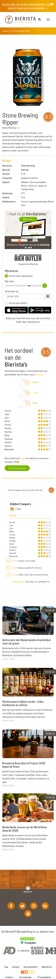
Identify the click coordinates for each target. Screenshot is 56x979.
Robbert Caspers (20, 504)
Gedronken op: (12, 291)
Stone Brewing (28, 165)
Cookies (9, 977)
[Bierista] (17, 19)
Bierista (5, 31)
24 (18, 127)
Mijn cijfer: (9, 281)
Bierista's (38, 374)
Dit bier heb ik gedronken (21, 275)
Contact (15, 966)
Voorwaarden (25, 977)
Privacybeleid (44, 977)
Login (23, 458)
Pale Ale (25, 169)
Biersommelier (31, 966)
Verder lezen (8, 658)
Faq (6, 966)
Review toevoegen (17, 468)
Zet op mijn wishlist (18, 303)
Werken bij (47, 966)
